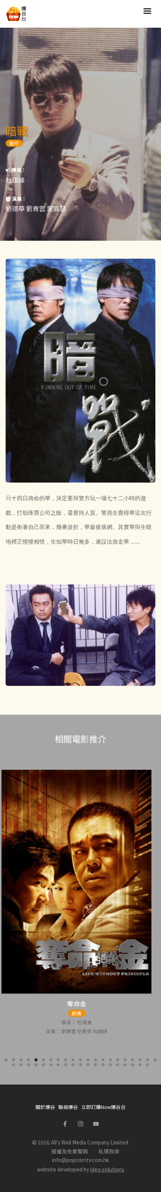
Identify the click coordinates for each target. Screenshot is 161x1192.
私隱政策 (108, 1151)
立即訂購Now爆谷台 (103, 1106)
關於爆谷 (45, 1106)
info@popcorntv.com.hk (80, 1160)
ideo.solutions (107, 1169)
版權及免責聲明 (69, 1151)
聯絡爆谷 (68, 1106)
